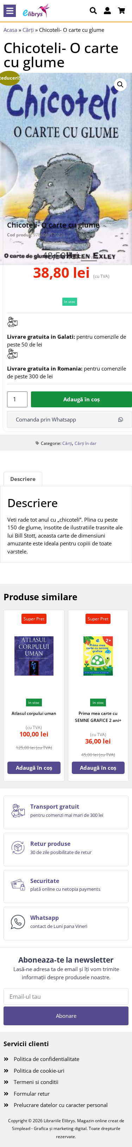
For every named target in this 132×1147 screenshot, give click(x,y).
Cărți (28, 29)
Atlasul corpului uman (34, 713)
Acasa (10, 29)
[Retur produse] (18, 848)
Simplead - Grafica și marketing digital (49, 1128)
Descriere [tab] (23, 478)
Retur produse (50, 844)
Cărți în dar (85, 443)
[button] (10, 11)
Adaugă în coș (81, 399)
